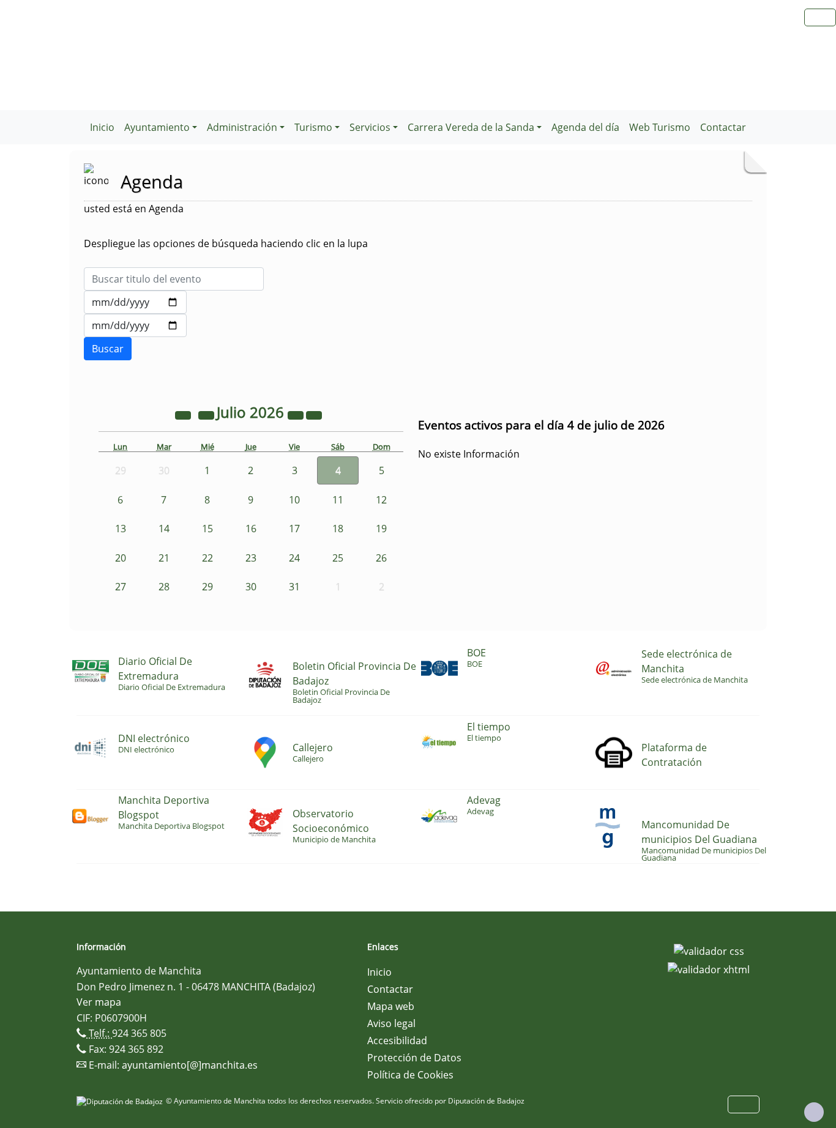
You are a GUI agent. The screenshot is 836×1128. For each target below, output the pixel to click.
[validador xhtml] (709, 968)
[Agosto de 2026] (314, 414)
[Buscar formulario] (108, 348)
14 (164, 528)
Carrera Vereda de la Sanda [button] (471, 127)
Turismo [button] (313, 127)
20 (120, 558)
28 (164, 586)
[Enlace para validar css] (709, 950)
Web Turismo (659, 127)
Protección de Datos (414, 1057)
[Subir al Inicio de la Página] (814, 1112)
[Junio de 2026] (207, 414)
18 (337, 528)
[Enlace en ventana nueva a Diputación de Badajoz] (121, 1101)
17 (294, 528)
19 (381, 528)
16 (250, 528)
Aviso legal (391, 1023)
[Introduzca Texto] (174, 279)
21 (164, 558)
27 (120, 586)
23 (250, 558)
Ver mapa (99, 1002)
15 (207, 528)
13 (120, 528)
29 (207, 586)
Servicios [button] (369, 127)
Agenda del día (585, 127)
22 (207, 558)
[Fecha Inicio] (135, 302)
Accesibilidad (397, 1040)
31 (294, 586)
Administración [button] (242, 127)
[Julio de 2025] (184, 414)
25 (337, 558)
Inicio (102, 127)
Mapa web (390, 1006)
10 (294, 499)
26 (381, 558)
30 (250, 586)
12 (381, 499)
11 (337, 499)
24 (294, 558)
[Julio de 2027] (297, 414)
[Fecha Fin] (135, 325)
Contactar (723, 127)
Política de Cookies (410, 1075)
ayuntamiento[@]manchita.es (190, 1065)
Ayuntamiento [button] (157, 127)
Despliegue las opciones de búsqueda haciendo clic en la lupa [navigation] (226, 243)
